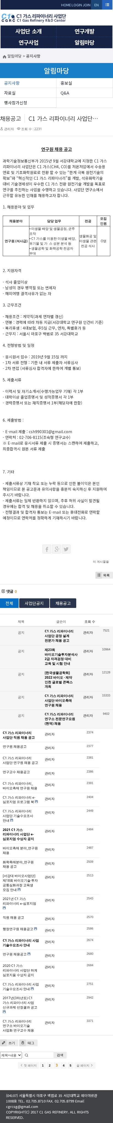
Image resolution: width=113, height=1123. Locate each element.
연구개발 (84, 31)
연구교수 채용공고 (16, 772)
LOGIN (77, 4)
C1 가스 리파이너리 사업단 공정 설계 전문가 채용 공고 (59, 636)
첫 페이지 (30, 1065)
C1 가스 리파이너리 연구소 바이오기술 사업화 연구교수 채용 (18, 1026)
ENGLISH (96, 6)
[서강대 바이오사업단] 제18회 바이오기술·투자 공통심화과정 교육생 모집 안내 (20, 882)
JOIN (87, 4)
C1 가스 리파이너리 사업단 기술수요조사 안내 (18, 816)
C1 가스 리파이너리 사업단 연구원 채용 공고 (20, 760)
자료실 (10, 93)
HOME (66, 4)
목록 (106, 575)
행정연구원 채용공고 (18, 929)
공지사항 (11, 83)
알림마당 (84, 42)
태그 (30, 1043)
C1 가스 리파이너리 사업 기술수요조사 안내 (21, 986)
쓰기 (11, 1043)
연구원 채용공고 (15, 746)
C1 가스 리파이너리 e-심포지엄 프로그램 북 (19, 799)
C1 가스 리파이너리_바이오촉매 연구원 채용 (20, 785)
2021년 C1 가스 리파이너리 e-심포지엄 (19, 901)
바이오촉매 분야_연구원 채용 (20, 850)
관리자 (9, 129)
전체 (9, 603)
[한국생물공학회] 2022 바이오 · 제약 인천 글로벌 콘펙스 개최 (59, 679)
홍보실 (66, 83)
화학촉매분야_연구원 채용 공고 (18, 864)
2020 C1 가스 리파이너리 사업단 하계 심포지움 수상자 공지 (20, 970)
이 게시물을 (101, 561)
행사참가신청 (15, 102)
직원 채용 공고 (13, 917)
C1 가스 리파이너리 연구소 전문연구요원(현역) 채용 (60, 719)
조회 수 (89, 621)
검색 (60, 1055)
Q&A (65, 93)
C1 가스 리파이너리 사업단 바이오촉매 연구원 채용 (59, 700)
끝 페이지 (83, 1065)
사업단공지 (34, 603)
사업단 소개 (28, 31)
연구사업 (28, 42)
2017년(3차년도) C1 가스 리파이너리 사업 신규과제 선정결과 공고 (20, 1003)
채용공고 (10, 118)
